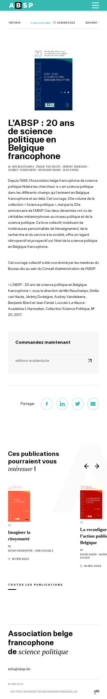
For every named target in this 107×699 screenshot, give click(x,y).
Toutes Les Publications (35, 584)
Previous (86, 466)
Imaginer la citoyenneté (19, 535)
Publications (41, 22)
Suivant (92, 22)
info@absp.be (19, 669)
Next (96, 466)
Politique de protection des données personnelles (44, 691)
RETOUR (14, 22)
